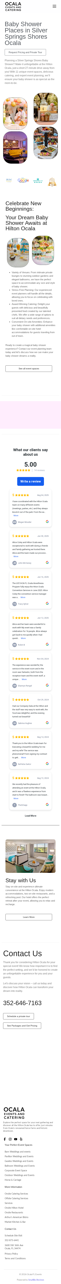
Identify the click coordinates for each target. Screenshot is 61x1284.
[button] (54, 6)
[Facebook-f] (4, 1139)
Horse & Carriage (13, 1180)
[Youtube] (15, 1139)
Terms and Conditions (15, 1259)
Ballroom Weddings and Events (20, 1166)
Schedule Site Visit (13, 1236)
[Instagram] (10, 1139)
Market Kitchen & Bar (15, 1222)
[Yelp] (21, 1139)
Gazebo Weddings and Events (19, 1161)
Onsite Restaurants (14, 1213)
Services (9, 1203)
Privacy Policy (11, 1254)
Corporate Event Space (16, 1171)
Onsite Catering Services (16, 1194)
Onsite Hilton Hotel (14, 1208)
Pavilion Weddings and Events (19, 1156)
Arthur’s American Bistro (16, 1217)
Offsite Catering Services (16, 1198)
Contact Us (10, 1229)
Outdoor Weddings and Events (19, 1175)
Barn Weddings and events (17, 1152)
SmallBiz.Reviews (36, 1280)
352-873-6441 (12, 1240)
